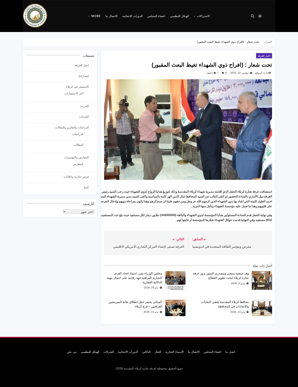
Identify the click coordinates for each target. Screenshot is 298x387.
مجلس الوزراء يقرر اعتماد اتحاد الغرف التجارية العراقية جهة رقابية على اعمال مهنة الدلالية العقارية (134, 277)
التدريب (84, 106)
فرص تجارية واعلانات (76, 176)
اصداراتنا (84, 76)
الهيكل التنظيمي (179, 16)
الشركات (108, 351)
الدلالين (146, 351)
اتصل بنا (230, 351)
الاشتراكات (203, 16)
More (96, 16)
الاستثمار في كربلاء (77, 86)
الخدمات (84, 116)
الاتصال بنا (111, 16)
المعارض (78, 164)
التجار (158, 351)
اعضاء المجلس (156, 16)
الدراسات (77, 134)
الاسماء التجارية (174, 351)
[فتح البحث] (252, 16)
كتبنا (86, 187)
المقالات (78, 144)
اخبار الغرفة (264, 55)
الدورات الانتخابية (132, 16)
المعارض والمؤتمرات (76, 157)
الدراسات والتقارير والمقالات (72, 127)
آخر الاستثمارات (73, 93)
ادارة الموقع (262, 72)
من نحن (71, 351)
